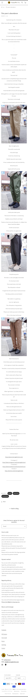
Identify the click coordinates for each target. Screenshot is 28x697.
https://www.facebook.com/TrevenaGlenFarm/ (14, 466)
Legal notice (22, 693)
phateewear (5, 496)
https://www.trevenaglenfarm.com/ (14, 457)
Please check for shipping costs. (11, 602)
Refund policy (16, 691)
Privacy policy (23, 691)
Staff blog (4, 644)
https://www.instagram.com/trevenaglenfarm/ (14, 462)
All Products (4, 634)
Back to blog (15, 508)
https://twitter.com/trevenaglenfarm (14, 470)
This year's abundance (11, 7)
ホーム (2, 7)
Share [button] (4, 501)
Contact (3, 648)
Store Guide (4, 637)
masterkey (16, 493)
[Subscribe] (24, 526)
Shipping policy (15, 693)
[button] (2, 2)
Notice (3, 641)
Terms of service (8, 693)
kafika (9, 493)
